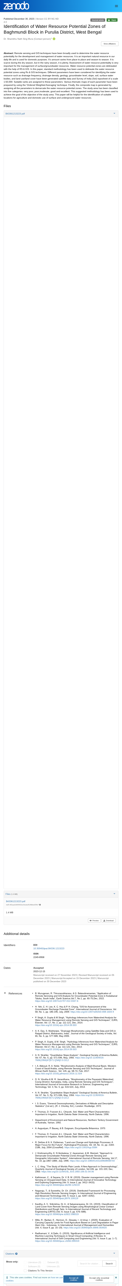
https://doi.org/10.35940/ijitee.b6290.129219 (57, 1185)
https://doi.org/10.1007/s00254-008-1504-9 (92, 1011)
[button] (61, 113)
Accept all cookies (73, 1279)
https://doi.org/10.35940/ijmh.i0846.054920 (85, 1227)
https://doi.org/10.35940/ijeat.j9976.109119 (56, 1198)
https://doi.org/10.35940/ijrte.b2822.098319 (57, 1214)
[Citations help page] (16, 1253)
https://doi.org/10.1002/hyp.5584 (80, 1147)
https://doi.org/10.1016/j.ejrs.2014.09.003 (56, 1025)
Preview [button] (95, 921)
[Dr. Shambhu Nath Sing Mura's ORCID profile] (53, 38)
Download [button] (110, 921)
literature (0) (34, 1262)
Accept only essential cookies (99, 1279)
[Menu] (116, 6)
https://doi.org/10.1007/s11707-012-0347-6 (56, 1001)
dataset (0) (53, 1262)
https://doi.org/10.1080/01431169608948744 (92, 1160)
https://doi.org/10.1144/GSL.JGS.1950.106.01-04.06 (67, 1171)
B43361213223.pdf (15, 901)
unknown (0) (53, 1266)
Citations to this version (40, 1270)
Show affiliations (110, 44)
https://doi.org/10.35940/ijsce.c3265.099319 (57, 1241)
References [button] (15, 993)
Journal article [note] (98, 20)
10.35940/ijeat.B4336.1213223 (48, 948)
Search (109, 1263)
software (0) (34, 1266)
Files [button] (12, 894)
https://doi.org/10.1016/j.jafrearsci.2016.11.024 (58, 1073)
